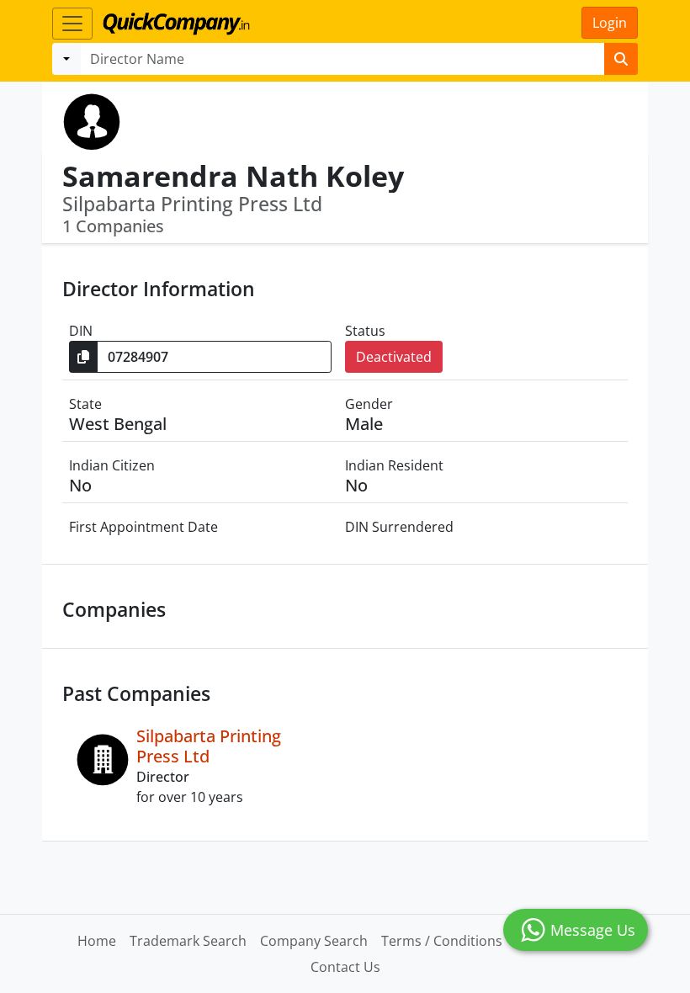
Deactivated (394, 357)
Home (96, 941)
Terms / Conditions (441, 941)
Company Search (314, 941)
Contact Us (345, 967)
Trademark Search (188, 941)
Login (609, 22)
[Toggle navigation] (72, 24)
